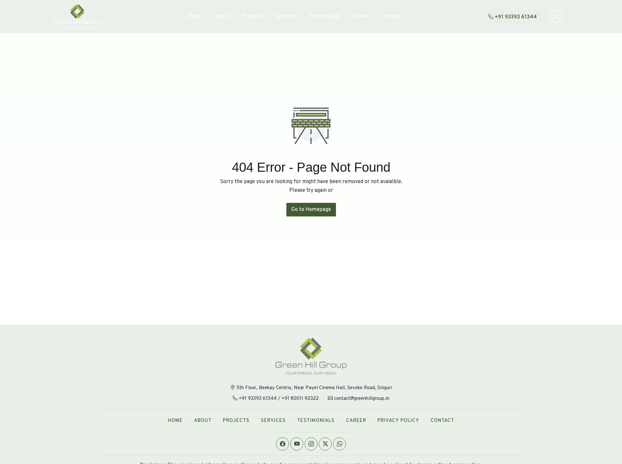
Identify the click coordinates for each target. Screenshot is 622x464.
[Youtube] (296, 443)
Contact (391, 16)
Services (286, 16)
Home (195, 16)
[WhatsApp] (339, 443)
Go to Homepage (311, 209)
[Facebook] (282, 443)
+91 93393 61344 (516, 17)
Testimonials (324, 16)
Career (361, 16)
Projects (253, 16)
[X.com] (325, 443)
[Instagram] (311, 443)
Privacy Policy (398, 421)
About (222, 16)
